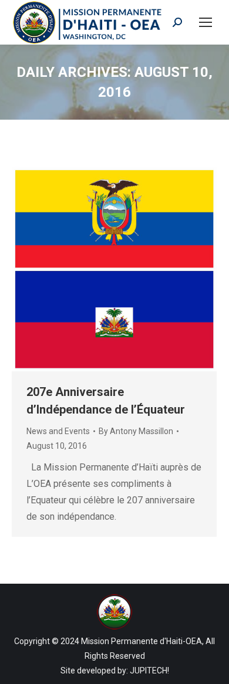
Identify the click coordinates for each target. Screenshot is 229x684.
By (136, 431)
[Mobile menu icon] (205, 22)
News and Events (58, 431)
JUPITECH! (149, 670)
